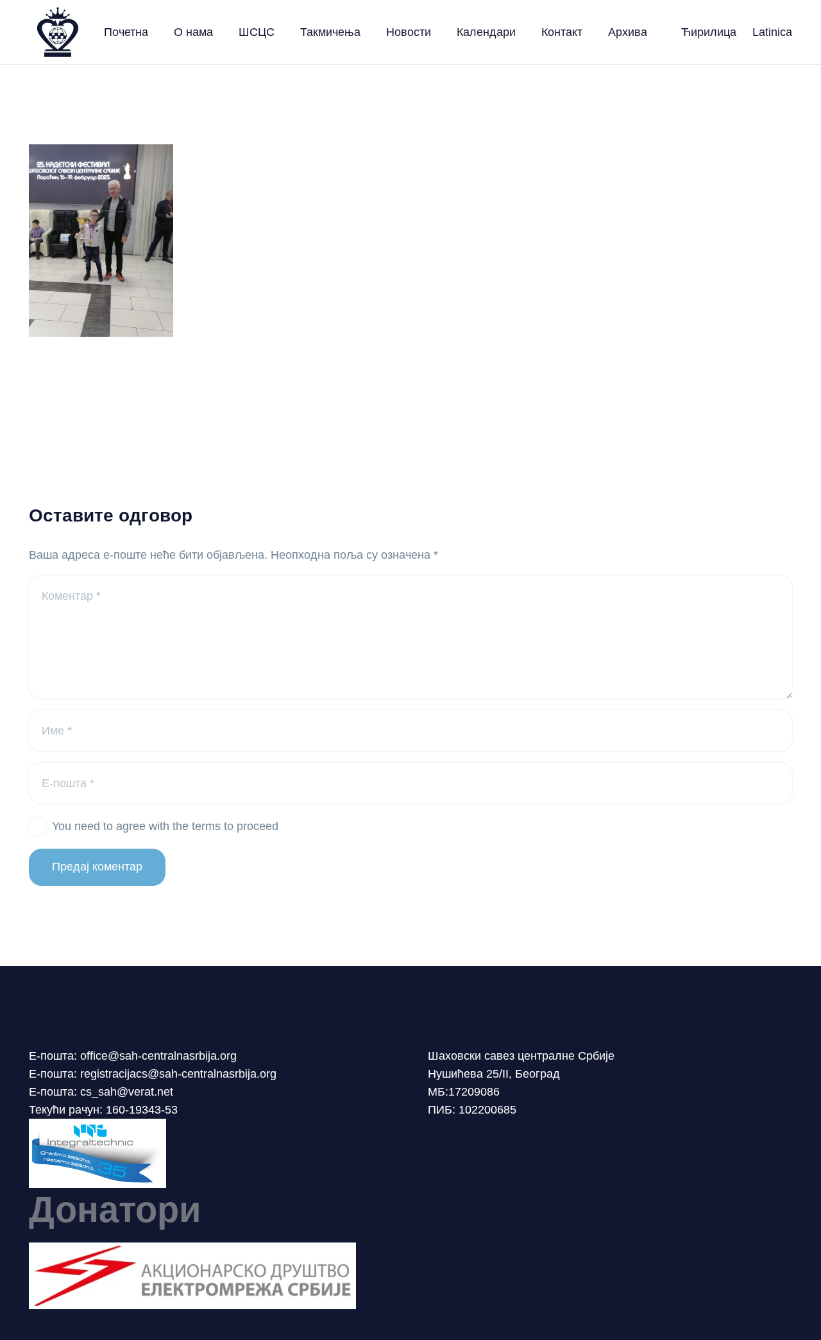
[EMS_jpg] (410, 1275)
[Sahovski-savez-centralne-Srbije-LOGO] (58, 32)
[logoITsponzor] (410, 1153)
